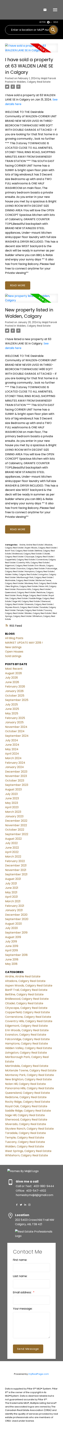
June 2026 (12, 682)
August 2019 (13, 937)
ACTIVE (42, 22)
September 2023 (16, 785)
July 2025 (11, 704)
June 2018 (11, 959)
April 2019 (11, 950)
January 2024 (14, 767)
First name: (20, 1260)
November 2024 (16, 727)
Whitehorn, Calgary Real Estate (26, 1155)
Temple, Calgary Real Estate (30, 610)
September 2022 (16, 834)
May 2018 (11, 964)
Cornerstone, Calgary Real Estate (28, 1017)
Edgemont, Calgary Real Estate (19, 565)
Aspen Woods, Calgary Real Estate (41, 547)
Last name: (20, 1276)
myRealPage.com (38, 1373)
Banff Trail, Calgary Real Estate (19, 550)
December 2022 (16, 821)
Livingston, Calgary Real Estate (26, 1053)
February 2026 (15, 686)
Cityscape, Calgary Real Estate (39, 556)
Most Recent (14, 669)
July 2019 (11, 941)
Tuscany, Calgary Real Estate (25, 1142)
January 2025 (14, 722)
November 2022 (16, 825)
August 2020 (13, 924)
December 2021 (16, 865)
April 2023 (12, 807)
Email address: (22, 1292)
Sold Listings (13, 656)
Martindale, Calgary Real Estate (20, 580)
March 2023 (13, 812)
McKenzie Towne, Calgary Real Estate (31, 1070)
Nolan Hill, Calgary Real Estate (25, 1084)
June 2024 (12, 745)
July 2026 (11, 678)
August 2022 (13, 839)
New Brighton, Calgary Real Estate (22, 586)
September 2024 (17, 736)
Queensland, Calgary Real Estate (20, 592)
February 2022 (15, 861)
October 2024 (14, 731)
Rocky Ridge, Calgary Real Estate (32, 595)
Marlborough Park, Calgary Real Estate (35, 577)
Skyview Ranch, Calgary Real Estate (22, 607)
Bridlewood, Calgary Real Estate (27, 553)
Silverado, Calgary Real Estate (39, 604)
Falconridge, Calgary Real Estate (27, 1039)
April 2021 (11, 897)
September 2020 (16, 919)
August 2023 (13, 789)
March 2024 (13, 758)
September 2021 (16, 874)
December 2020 (16, 915)
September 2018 (16, 955)
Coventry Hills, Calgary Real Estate (33, 562)
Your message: (22, 1308)
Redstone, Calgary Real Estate (26, 1097)
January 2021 (14, 910)
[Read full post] (31, 50)
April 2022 (12, 852)
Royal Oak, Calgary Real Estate (26, 1106)
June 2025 (12, 709)
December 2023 (16, 772)
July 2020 (11, 928)
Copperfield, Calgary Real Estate (20, 559)
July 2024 (11, 740)
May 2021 (11, 892)
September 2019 (16, 933)
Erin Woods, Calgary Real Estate (27, 1030)
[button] (17, 1205)
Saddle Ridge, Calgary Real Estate (28, 1111)
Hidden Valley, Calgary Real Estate (21, 574)
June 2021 (11, 888)
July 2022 (11, 843)
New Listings (13, 647)
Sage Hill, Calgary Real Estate (26, 601)
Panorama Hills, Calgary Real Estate (34, 589)
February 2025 (15, 718)
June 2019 (11, 946)
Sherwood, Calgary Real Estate (26, 1120)
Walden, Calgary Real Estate (34, 82)
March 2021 (12, 901)
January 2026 (14, 691)
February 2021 (14, 906)
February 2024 (15, 763)
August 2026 (13, 673)
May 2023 (11, 803)
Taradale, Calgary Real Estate (25, 1133)
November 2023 (16, 776)
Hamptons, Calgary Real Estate (39, 571)
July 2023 (11, 794)
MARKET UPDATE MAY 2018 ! (24, 643)
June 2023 (12, 798)
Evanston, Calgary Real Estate (31, 568)
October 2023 (14, 781)
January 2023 (14, 816)
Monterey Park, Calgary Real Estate (41, 583)
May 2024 (11, 749)
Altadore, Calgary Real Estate (25, 981)
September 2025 (16, 700)
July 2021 (11, 883)
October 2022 (14, 830)
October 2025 (14, 696)
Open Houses (14, 652)
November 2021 (15, 870)
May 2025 (11, 713)
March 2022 (13, 857)
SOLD (55, 22)
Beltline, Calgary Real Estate (24, 994)
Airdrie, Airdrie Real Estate (31, 544)
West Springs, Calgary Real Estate (28, 1151)
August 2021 (13, 879)
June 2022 (12, 848)
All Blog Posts (14, 638)
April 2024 (12, 754)
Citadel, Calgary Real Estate (24, 1003)
